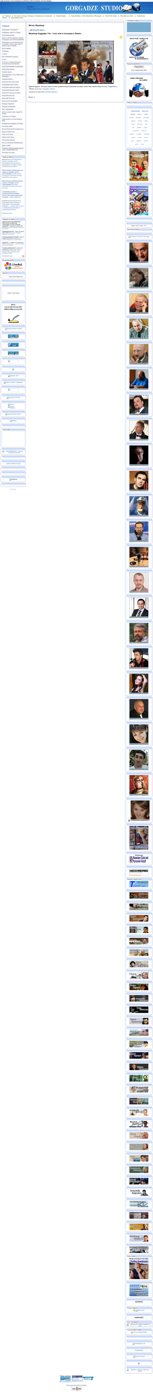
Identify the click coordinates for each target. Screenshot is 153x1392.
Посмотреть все (7, 213)
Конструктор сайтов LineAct (76, 1385)
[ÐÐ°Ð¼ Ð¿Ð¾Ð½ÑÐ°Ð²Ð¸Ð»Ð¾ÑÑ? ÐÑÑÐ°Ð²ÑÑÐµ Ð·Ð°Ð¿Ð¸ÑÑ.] (13, 322)
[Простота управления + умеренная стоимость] (76, 1390)
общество (143, 130)
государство (136, 130)
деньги (137, 144)
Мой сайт (13, 489)
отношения (146, 134)
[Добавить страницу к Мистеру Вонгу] (139, 1371)
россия (145, 111)
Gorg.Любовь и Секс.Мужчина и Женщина (86, 16)
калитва (138, 117)
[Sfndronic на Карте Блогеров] (139, 1356)
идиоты (133, 121)
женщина (139, 134)
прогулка (139, 124)
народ (133, 114)
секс (133, 127)
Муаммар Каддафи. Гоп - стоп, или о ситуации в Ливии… (56, 33)
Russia (140, 121)
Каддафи (45, 89)
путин (133, 124)
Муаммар (38, 89)
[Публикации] (138, 863)
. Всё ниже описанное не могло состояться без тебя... (12, 184)
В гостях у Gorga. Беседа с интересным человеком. (33, 16)
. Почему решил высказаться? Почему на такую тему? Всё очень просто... (12, 174)
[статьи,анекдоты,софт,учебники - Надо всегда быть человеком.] (65, 1380)
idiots (132, 141)
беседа (146, 137)
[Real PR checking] (13, 337)
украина (146, 141)
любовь (133, 137)
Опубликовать (139, 1350)
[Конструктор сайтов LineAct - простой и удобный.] (13, 269)
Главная (8, 16)
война (146, 121)
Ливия (52, 89)
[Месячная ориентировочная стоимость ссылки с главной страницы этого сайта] (13, 369)
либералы (138, 141)
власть (140, 114)
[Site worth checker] (13, 346)
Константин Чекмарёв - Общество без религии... (11, 233)
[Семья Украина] (11, 404)
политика (135, 111)
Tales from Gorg (110, 16)
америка (139, 127)
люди (146, 124)
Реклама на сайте (126, 16)
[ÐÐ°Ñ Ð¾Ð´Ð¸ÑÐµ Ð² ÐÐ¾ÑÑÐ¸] (138, 1278)
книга (142, 144)
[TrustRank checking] (13, 354)
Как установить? (65, 1381)
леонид (139, 137)
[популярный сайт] (139, 1364)
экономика (146, 117)
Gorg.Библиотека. (17, 18)
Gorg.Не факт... (61, 16)
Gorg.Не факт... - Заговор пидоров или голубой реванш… (12, 239)
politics (146, 114)
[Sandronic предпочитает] (138, 887)
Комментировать (52, 92)
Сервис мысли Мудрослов (15, 276)
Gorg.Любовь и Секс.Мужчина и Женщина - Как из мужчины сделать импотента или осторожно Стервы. (11, 251)
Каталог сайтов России (13, 463)
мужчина (132, 134)
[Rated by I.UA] (13, 391)
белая (131, 117)
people (145, 127)
